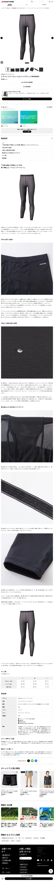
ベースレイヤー (23, 867)
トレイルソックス (23, 869)
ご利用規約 (39, 851)
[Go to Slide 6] (32, 69)
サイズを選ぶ (29, 878)
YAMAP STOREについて (42, 848)
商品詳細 (4, 158)
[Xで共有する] (28, 760)
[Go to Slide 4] (22, 69)
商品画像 (10, 4)
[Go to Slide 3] (17, 69)
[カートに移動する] (49, 1)
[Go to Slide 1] (8, 69)
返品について (5, 857)
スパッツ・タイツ (5, 840)
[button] (27, 37)
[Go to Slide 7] (36, 69)
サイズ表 (4, 155)
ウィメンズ (36, 838)
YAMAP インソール (23, 864)
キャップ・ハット (23, 872)
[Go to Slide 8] (41, 69)
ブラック (12, 840)
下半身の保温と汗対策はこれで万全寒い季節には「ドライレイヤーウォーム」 (20, 145)
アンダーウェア (28, 838)
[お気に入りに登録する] (17, 772)
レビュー (27, 4)
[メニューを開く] (52, 1)
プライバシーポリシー (41, 853)
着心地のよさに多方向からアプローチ (11, 153)
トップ (2, 8)
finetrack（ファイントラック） (18, 8)
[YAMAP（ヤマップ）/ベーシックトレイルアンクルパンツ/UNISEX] (28, 779)
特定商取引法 (40, 850)
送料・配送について (6, 855)
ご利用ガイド (7, 868)
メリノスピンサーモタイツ (27, 602)
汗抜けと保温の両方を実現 (8, 150)
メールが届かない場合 (7, 860)
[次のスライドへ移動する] (52, 38)
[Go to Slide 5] (27, 69)
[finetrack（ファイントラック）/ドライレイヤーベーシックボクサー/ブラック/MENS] (9, 779)
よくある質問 (7, 872)
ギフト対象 (42, 838)
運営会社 (39, 855)
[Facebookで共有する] (36, 760)
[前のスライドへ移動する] (2, 38)
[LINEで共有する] (32, 760)
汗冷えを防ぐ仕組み (7, 147)
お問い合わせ (5, 863)
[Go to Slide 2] (13, 69)
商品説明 (44, 4)
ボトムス (8, 8)
